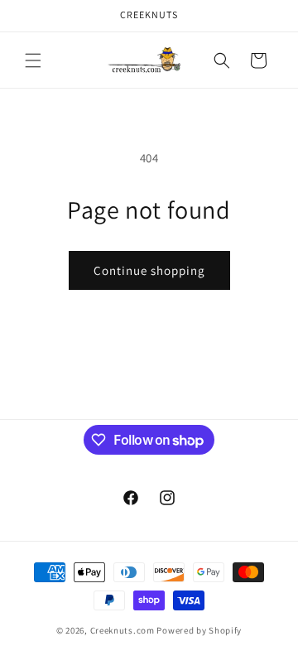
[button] (33, 60)
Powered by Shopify (199, 630)
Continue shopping (149, 270)
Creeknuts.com (122, 630)
